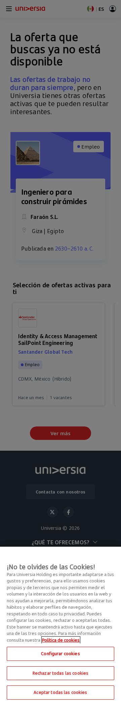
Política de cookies (61, 640)
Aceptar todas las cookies (60, 692)
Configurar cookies (60, 653)
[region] (60, 626)
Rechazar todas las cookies (60, 673)
